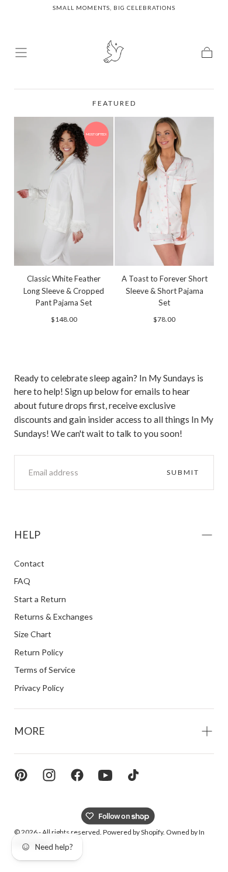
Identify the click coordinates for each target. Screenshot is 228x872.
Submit (183, 472)
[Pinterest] (21, 775)
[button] (21, 53)
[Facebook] (77, 775)
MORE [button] (29, 731)
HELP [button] (27, 535)
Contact (29, 563)
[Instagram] (49, 775)
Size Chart (32, 634)
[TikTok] (133, 775)
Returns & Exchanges (53, 616)
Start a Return (40, 599)
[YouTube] (105, 775)
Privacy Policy (39, 688)
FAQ (22, 581)
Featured (114, 103)
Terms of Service (44, 670)
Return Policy (38, 652)
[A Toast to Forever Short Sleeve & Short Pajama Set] (164, 191)
